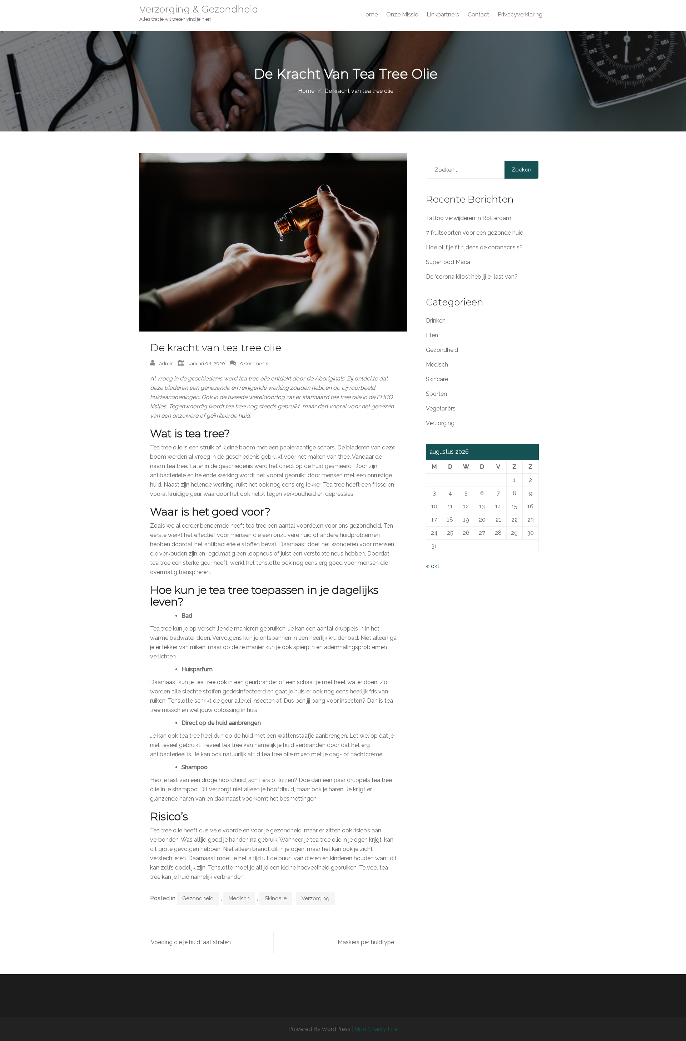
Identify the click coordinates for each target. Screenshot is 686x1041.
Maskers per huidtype (366, 942)
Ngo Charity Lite (376, 1029)
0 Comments (254, 363)
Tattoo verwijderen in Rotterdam (468, 218)
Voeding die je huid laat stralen (191, 942)
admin (166, 363)
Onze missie (402, 14)
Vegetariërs (441, 408)
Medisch (239, 898)
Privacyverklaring (520, 14)
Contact (478, 14)
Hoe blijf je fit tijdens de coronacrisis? (474, 247)
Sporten (436, 393)
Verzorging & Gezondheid (198, 9)
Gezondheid (198, 898)
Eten (432, 335)
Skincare (276, 898)
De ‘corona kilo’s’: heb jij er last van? (472, 276)
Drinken (436, 320)
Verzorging (315, 898)
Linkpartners (443, 14)
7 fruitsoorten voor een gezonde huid (474, 232)
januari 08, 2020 (206, 363)
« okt (432, 566)
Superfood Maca (448, 262)
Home (369, 14)
